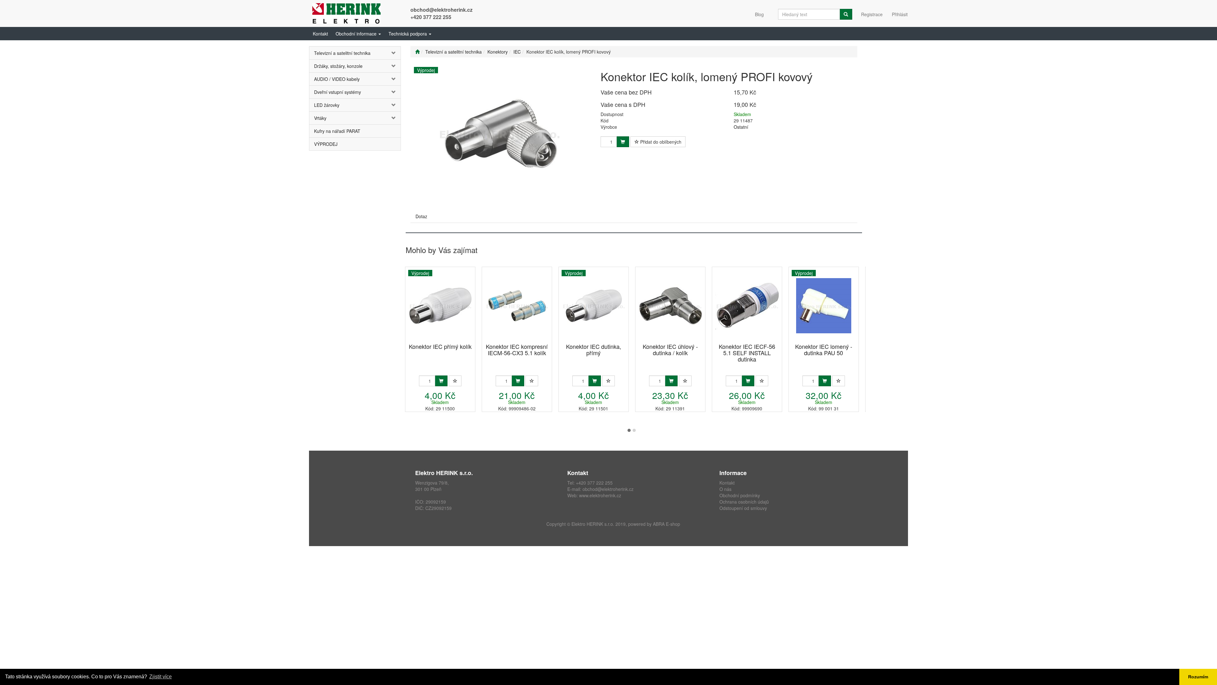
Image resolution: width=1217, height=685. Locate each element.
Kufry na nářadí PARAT (337, 131)
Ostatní (741, 127)
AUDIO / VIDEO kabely (337, 79)
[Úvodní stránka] (417, 52)
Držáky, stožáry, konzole (338, 66)
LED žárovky (326, 105)
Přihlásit (900, 14)
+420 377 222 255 (430, 17)
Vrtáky (320, 118)
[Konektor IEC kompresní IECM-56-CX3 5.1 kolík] (517, 305)
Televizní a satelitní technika (342, 53)
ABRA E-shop (666, 524)
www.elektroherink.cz (600, 495)
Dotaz (421, 216)
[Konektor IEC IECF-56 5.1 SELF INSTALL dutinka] (747, 305)
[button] (358, 33)
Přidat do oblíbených (660, 142)
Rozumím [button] (1198, 676)
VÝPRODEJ (326, 144)
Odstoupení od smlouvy (743, 508)
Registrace (872, 14)
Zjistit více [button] (160, 676)
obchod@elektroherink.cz (441, 9)
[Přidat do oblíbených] (455, 380)
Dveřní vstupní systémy (337, 92)
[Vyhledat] (846, 14)
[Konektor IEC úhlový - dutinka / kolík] (670, 305)
